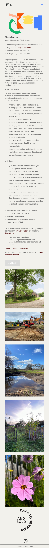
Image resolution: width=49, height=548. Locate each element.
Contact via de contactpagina (16, 248)
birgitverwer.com (24, 48)
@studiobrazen (22, 231)
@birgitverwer (10, 233)
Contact (12, 262)
